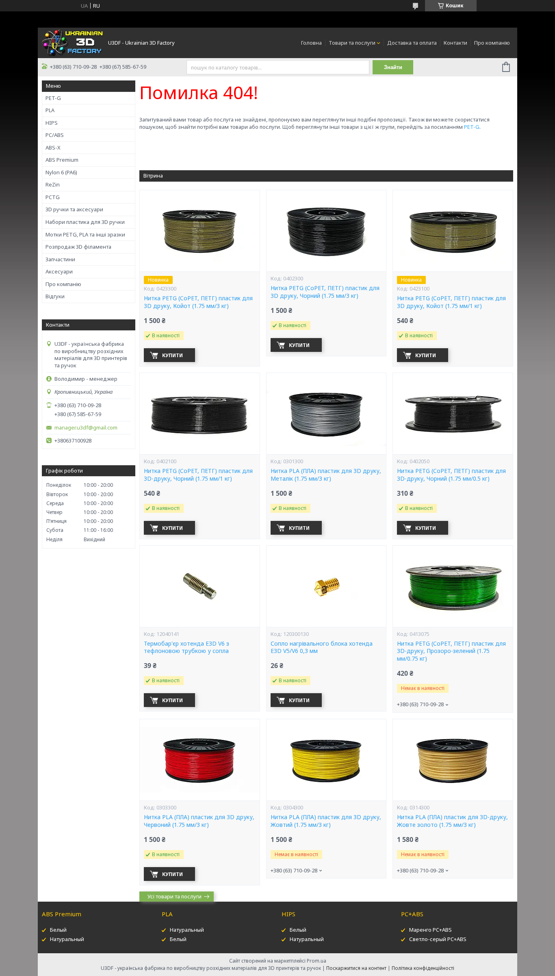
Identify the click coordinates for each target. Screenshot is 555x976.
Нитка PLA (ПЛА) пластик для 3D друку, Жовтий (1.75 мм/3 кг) (326, 821)
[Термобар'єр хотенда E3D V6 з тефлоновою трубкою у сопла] (199, 586)
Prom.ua (316, 960)
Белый (58, 929)
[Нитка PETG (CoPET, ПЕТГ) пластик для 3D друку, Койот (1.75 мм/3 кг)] (199, 230)
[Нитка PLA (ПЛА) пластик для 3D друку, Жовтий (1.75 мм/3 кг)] (326, 759)
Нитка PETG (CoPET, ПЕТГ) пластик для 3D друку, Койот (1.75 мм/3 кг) (198, 302)
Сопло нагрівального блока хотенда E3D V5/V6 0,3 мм (322, 647)
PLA (50, 110)
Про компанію (492, 42)
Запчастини (60, 259)
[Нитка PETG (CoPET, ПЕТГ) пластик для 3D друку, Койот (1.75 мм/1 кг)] (452, 230)
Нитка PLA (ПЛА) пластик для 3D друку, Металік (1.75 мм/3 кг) (326, 474)
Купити (172, 355)
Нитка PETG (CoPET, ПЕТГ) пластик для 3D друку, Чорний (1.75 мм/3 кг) (325, 291)
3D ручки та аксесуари (74, 209)
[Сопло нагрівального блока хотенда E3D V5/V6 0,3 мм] (326, 586)
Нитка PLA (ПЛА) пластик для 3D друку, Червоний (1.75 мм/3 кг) (199, 821)
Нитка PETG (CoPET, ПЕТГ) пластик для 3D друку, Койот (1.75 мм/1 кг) (451, 302)
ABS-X (53, 147)
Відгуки (55, 296)
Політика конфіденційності (423, 968)
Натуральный (67, 939)
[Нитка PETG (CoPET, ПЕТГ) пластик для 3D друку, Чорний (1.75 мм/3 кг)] (326, 230)
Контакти (455, 42)
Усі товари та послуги (174, 896)
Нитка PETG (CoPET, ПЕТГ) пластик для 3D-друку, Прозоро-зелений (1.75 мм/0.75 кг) (451, 651)
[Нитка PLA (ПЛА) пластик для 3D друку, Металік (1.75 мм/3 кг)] (326, 413)
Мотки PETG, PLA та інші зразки (85, 234)
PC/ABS (55, 135)
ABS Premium (62, 159)
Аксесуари (59, 271)
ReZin (53, 184)
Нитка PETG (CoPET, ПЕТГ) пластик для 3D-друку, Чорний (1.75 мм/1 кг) (198, 474)
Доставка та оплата (412, 42)
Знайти (393, 67)
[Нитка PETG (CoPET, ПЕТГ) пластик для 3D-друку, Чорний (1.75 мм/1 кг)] (199, 413)
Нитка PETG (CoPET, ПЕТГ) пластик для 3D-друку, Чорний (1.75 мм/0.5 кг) (451, 474)
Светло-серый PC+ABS (437, 939)
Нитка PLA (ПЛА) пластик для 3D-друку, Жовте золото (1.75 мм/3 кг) (452, 821)
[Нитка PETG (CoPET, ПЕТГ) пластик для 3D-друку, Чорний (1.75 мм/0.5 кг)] (452, 413)
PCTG (53, 197)
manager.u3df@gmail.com (85, 427)
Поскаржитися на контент (356, 968)
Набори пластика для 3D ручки (85, 222)
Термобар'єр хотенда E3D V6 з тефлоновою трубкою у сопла (186, 647)
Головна (311, 42)
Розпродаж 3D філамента (78, 246)
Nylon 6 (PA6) (61, 172)
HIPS (52, 122)
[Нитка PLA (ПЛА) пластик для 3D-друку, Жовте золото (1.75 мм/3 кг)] (452, 759)
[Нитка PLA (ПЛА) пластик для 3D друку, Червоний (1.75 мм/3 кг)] (199, 759)
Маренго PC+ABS (430, 929)
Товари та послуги (352, 42)
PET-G (53, 98)
